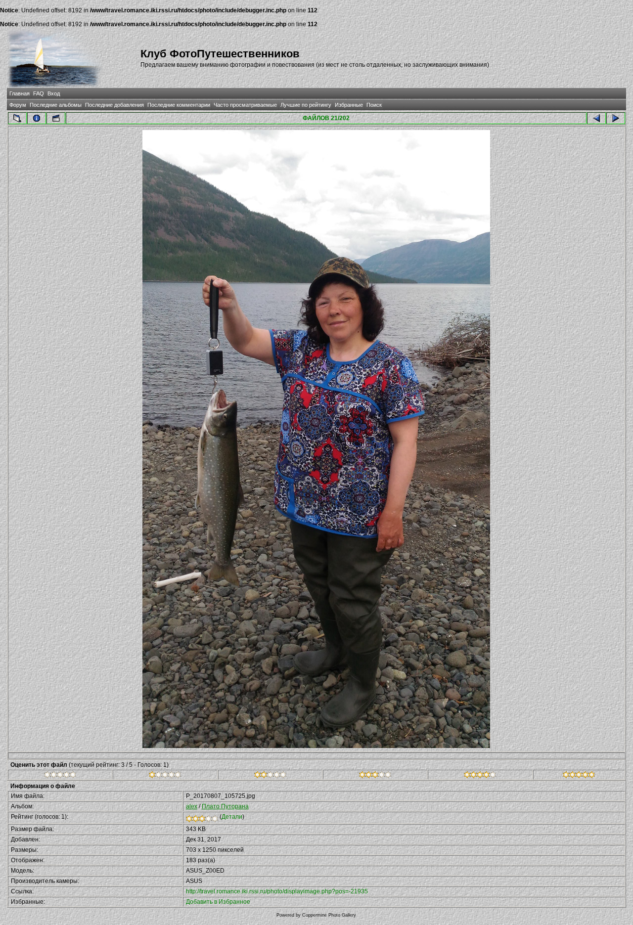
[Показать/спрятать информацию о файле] (36, 118)
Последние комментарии (178, 105)
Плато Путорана (225, 806)
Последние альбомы (56, 105)
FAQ (38, 93)
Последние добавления (114, 105)
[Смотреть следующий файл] (616, 118)
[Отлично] (480, 776)
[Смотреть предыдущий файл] (596, 118)
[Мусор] (60, 776)
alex (191, 806)
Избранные (349, 105)
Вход (53, 93)
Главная (19, 93)
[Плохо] (165, 776)
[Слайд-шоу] (56, 118)
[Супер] (579, 776)
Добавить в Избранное (218, 901)
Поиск (374, 105)
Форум (17, 105)
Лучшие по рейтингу (305, 105)
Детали (232, 816)
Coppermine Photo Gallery (329, 915)
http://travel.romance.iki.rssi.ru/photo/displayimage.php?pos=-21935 (277, 891)
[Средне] (270, 776)
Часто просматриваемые (245, 105)
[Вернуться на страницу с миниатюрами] (17, 118)
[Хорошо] (375, 776)
